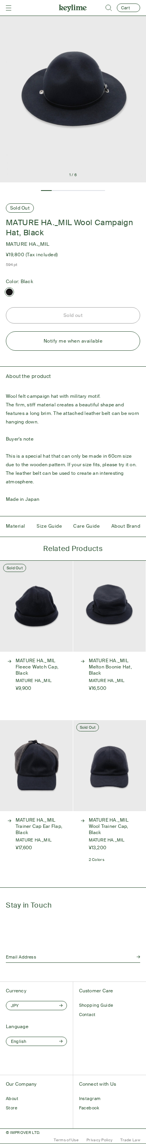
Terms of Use (66, 1139)
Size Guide (49, 526)
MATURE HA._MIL (27, 244)
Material (15, 526)
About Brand (125, 526)
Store (11, 1108)
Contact (87, 1014)
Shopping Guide (96, 1005)
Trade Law (130, 1139)
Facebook (89, 1108)
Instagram (90, 1098)
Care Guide (86, 526)
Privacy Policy (99, 1139)
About (12, 1098)
